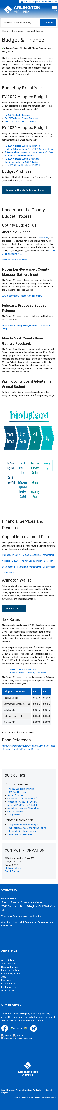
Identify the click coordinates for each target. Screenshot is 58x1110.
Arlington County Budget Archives (25, 190)
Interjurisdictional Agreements (21, 831)
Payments (6, 980)
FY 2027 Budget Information (18, 115)
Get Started (12, 608)
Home (5, 31)
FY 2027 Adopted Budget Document (22, 118)
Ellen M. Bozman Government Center (22, 902)
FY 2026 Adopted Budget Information (22, 146)
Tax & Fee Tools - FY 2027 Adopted (21, 121)
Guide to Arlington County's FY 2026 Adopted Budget (29, 149)
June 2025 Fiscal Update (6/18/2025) (22, 165)
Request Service (9, 967)
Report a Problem (10, 970)
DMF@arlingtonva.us (14, 868)
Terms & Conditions (24, 1090)
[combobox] (38, 1)
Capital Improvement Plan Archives (23, 808)
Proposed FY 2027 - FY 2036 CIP (23, 802)
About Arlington (9, 960)
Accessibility (7, 990)
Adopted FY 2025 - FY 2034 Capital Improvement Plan (27, 561)
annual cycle (42, 237)
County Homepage (8, 1090)
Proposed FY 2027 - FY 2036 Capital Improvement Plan (28, 555)
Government (17, 31)
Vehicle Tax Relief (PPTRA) (23, 669)
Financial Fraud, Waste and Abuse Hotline (26, 828)
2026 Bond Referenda (17, 792)
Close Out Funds (15, 811)
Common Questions (11, 973)
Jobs (3, 977)
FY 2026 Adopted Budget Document (22, 158)
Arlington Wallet (14, 814)
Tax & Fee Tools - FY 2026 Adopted (21, 162)
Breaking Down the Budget (14, 259)
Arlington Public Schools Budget (22, 824)
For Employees (8, 987)
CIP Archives (8, 572)
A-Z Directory (8, 963)
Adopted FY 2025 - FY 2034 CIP (22, 805)
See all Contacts (12, 871)
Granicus (53, 1098)
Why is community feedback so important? (22, 296)
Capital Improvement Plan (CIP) (22, 798)
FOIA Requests (8, 983)
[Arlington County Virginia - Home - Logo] (22, 9)
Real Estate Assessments (19, 834)
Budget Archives (15, 795)
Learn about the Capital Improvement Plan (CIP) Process (28, 566)
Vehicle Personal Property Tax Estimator (29, 672)
